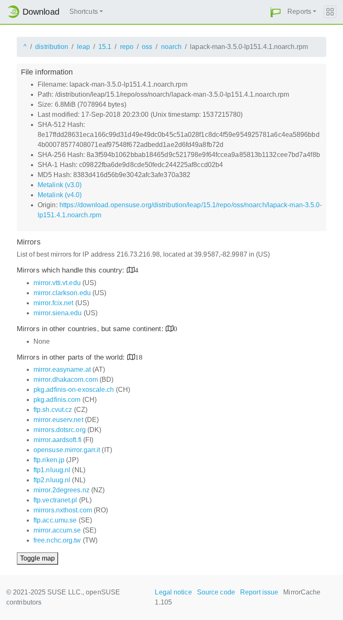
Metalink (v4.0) (60, 194)
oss (147, 46)
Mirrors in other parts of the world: (72, 357)
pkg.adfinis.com (57, 399)
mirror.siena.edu (57, 312)
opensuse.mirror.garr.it (66, 449)
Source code (216, 592)
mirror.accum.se (57, 530)
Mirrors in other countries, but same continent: (91, 329)
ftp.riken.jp (48, 459)
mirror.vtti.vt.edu (57, 282)
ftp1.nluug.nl (51, 469)
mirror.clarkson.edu (62, 292)
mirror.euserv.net (58, 419)
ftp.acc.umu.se (55, 520)
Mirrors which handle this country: (72, 270)
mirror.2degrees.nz (61, 490)
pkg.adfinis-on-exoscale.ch (73, 389)
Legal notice (173, 592)
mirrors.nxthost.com (62, 510)
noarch (171, 46)
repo (126, 46)
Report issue (259, 592)
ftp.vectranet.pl (55, 500)
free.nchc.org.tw (57, 540)
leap (83, 46)
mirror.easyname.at (62, 369)
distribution (51, 46)
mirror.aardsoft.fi (57, 439)
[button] (275, 12)
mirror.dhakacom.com (65, 379)
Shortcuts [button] (83, 11)
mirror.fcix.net (53, 302)
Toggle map (37, 558)
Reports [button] (299, 11)
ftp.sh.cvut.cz (52, 409)
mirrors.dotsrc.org (59, 429)
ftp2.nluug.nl (51, 480)
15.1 (104, 46)
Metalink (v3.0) (60, 184)
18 (139, 356)
